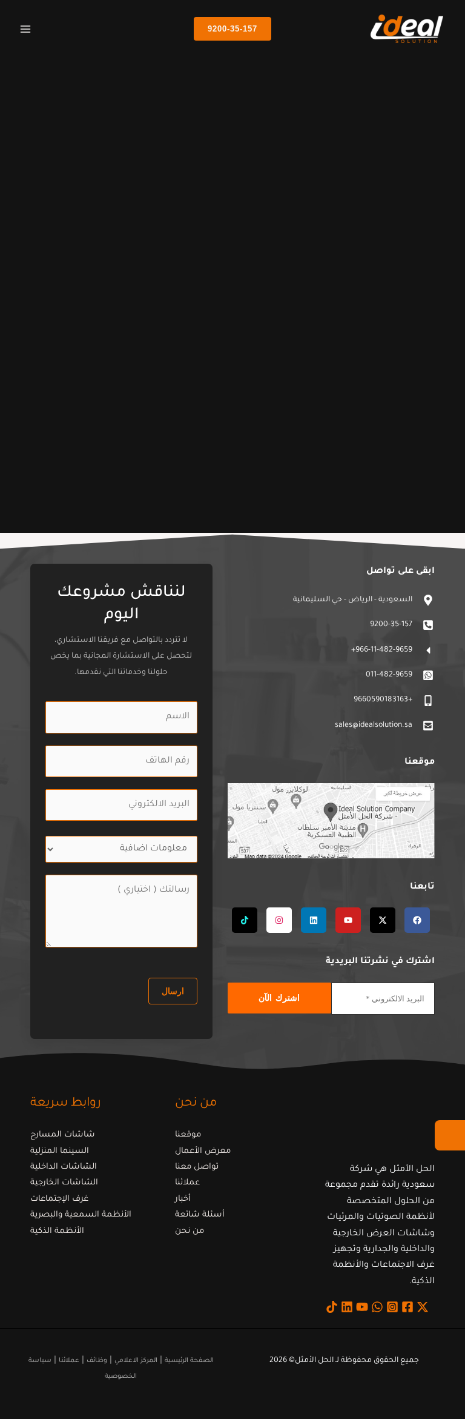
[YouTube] (362, 1307)
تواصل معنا (197, 1167)
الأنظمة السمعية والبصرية (80, 1215)
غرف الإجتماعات (59, 1199)
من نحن (189, 1231)
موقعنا (188, 1135)
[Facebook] (407, 1307)
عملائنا (187, 1182)
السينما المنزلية (59, 1151)
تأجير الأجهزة (401, 465)
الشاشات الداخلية (63, 1167)
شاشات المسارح (62, 1135)
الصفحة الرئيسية (189, 1360)
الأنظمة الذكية (57, 1231)
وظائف (97, 1360)
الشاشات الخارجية (64, 1182)
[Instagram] (392, 1307)
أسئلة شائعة (200, 1215)
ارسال (173, 991)
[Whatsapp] (377, 1307)
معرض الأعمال (203, 1151)
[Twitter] (423, 1307)
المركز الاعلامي (135, 1360)
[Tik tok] (332, 1307)
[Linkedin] (347, 1307)
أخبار (183, 1199)
